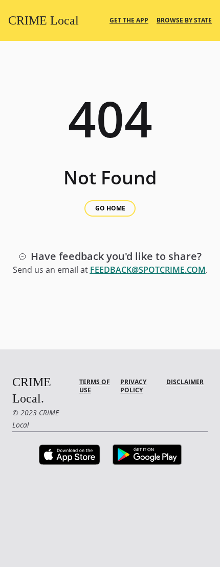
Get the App (128, 20)
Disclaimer (185, 381)
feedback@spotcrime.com (148, 269)
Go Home (110, 208)
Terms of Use (94, 385)
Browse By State (184, 20)
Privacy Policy (133, 385)
